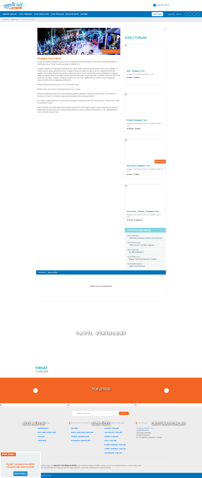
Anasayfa (6, 19)
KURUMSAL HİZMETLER (80, 440)
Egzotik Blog (15, 19)
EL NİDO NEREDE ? (136, 252)
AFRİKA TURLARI (111, 436)
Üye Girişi (171, 14)
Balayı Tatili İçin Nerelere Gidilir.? (143, 259)
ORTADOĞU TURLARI (113, 432)
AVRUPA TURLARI (111, 428)
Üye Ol (178, 14)
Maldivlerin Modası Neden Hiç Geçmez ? (146, 238)
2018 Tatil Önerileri (137, 266)
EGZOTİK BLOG (72, 14)
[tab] (42, 272)
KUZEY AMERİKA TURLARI (115, 445)
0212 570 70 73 (162, 5)
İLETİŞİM (84, 14)
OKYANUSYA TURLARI (113, 453)
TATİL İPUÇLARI (57, 14)
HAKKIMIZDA (42, 428)
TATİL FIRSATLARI (41, 14)
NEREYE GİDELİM (10, 14)
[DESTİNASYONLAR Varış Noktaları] (168, 404)
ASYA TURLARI (110, 440)
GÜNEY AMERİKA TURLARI (115, 449)
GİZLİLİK (41, 436)
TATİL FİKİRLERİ (25, 14)
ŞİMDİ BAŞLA (20, 473)
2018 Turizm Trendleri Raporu (141, 245)
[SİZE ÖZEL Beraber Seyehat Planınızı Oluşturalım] (101, 404)
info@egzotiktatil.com (144, 428)
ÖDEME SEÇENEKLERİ (80, 436)
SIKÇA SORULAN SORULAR (82, 432)
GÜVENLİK (41, 440)
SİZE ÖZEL (157, 14)
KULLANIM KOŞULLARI (46, 432)
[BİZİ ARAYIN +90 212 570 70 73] (33, 404)
